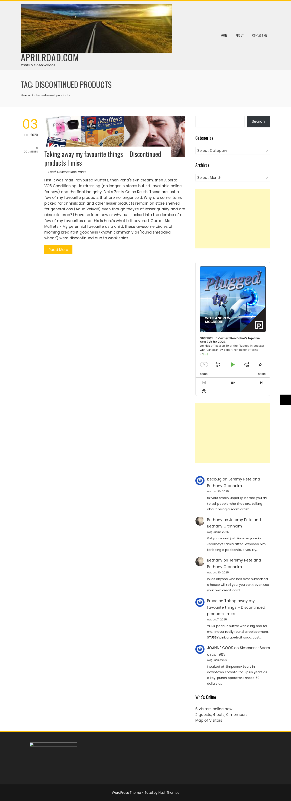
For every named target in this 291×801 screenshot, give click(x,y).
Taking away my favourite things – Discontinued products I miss (102, 158)
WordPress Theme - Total (132, 792)
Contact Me (259, 35)
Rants (82, 172)
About (240, 35)
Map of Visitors (208, 720)
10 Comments (31, 149)
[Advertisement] (232, 218)
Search (258, 121)
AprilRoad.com (50, 57)
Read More (58, 249)
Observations (66, 172)
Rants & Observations (38, 65)
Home (223, 35)
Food (52, 172)
